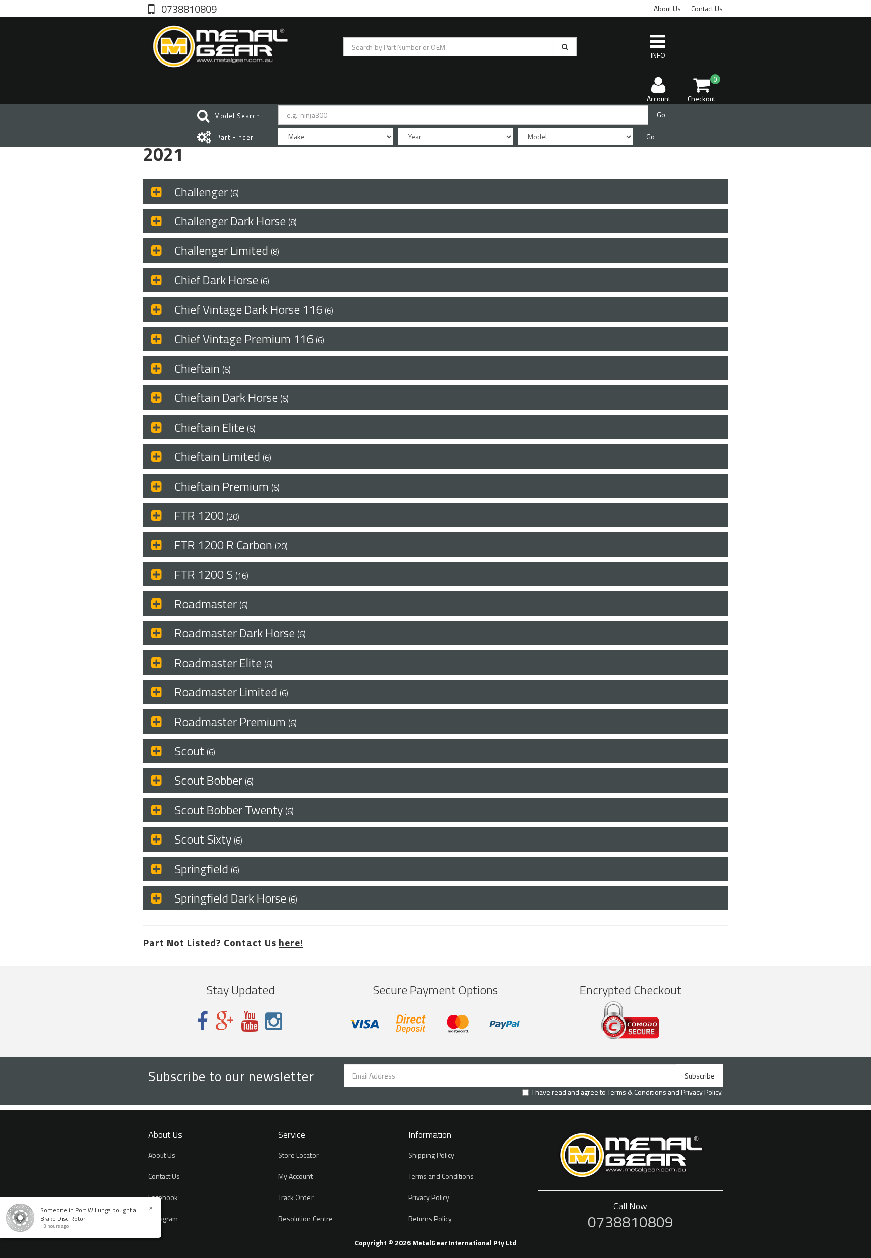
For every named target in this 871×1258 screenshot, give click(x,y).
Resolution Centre (305, 1218)
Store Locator (298, 1155)
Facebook (163, 1197)
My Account (295, 1176)
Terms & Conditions (636, 1092)
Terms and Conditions (441, 1176)
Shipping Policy (431, 1155)
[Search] (565, 46)
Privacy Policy (701, 1092)
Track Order (296, 1197)
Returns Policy (430, 1218)
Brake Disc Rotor (62, 1218)
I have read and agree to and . (627, 1092)
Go (661, 114)
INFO (658, 55)
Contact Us (707, 8)
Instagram (163, 1218)
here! (291, 942)
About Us (667, 8)
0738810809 (188, 8)
